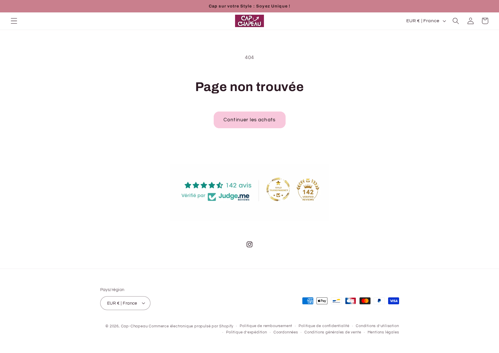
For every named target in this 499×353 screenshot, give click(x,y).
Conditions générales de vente (332, 332)
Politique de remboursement (266, 326)
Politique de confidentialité (324, 326)
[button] (14, 21)
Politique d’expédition (246, 332)
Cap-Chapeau (134, 326)
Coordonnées (285, 332)
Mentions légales (383, 332)
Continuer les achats (249, 119)
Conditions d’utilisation (377, 326)
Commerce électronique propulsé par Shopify (191, 326)
